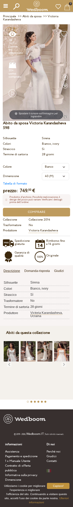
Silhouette (9, 138)
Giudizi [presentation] (59, 271)
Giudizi (52, 456)
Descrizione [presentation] (12, 271)
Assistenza (12, 451)
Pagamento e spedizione (21, 456)
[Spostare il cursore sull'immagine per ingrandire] (36, 72)
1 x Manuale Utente (17, 461)
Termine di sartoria (15, 154)
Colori (7, 144)
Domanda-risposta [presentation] (37, 271)
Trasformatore (12, 225)
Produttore (10, 230)
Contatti (52, 461)
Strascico (9, 149)
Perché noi (54, 451)
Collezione (10, 220)
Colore (7, 167)
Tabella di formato (15, 183)
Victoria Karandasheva (43, 230)
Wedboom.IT (35, 434)
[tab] (13, 271)
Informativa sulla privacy (21, 475)
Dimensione (11, 176)
